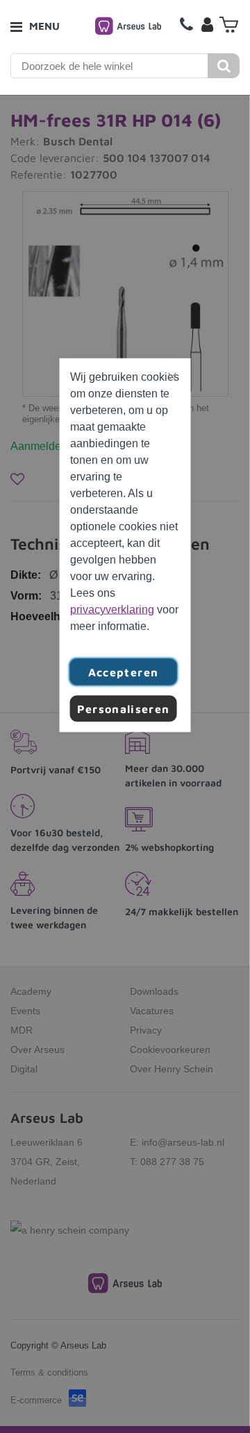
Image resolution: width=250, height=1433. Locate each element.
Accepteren (123, 672)
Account (207, 24)
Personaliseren (123, 709)
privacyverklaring (112, 609)
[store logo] (128, 26)
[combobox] (109, 65)
